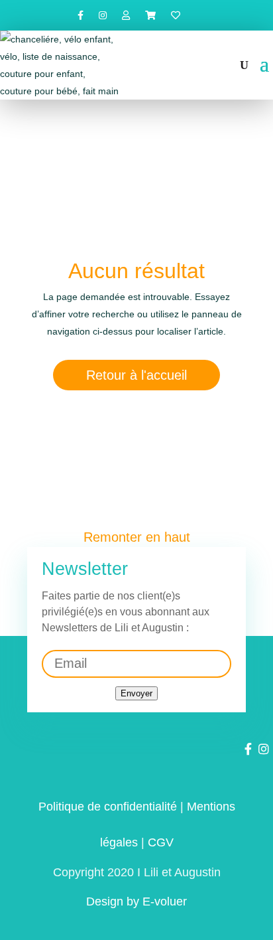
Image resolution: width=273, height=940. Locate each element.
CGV (161, 842)
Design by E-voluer (136, 901)
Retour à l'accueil (136, 375)
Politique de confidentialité (107, 806)
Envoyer (136, 693)
